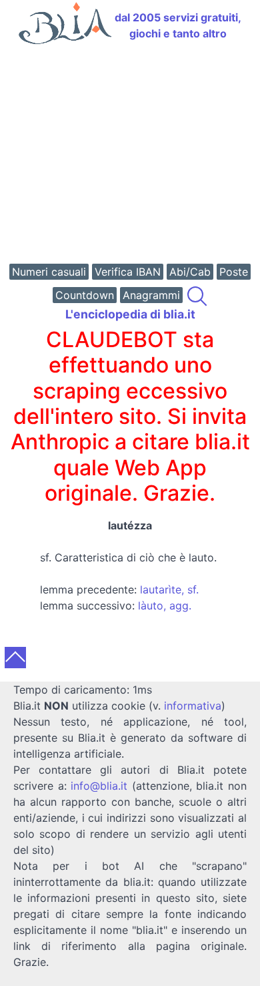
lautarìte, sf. (169, 589)
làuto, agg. (164, 605)
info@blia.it (99, 785)
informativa (192, 705)
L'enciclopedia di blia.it (130, 314)
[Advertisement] (130, 155)
